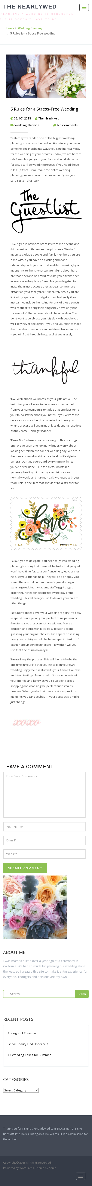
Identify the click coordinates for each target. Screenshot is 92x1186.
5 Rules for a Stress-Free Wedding (44, 109)
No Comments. (67, 125)
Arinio (52, 1168)
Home (10, 28)
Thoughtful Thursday (22, 1033)
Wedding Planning (30, 28)
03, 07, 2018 (22, 118)
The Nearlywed (30, 6)
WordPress (26, 1168)
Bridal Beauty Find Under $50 (28, 1044)
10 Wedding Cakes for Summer (29, 1055)
